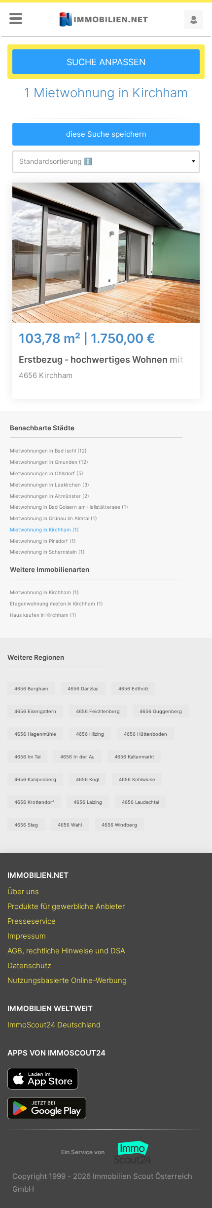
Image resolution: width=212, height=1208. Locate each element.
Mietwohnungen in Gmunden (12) (49, 462)
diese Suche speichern (106, 134)
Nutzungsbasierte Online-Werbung (67, 980)
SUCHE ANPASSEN (106, 62)
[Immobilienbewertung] (128, 1152)
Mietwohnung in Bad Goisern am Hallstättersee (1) (69, 507)
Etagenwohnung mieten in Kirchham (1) (56, 603)
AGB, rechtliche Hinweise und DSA (66, 950)
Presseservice (31, 921)
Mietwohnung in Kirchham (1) (44, 592)
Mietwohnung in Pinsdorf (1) (43, 541)
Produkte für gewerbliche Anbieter (66, 906)
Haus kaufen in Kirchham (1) (43, 615)
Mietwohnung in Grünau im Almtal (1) (53, 518)
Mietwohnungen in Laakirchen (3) (49, 485)
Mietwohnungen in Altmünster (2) (49, 496)
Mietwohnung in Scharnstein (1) (47, 552)
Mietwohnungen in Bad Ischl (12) (48, 450)
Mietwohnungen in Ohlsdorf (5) (46, 473)
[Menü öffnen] (16, 19)
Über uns (23, 891)
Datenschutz (29, 965)
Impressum (26, 936)
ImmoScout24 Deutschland (54, 1024)
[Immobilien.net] (103, 19)
